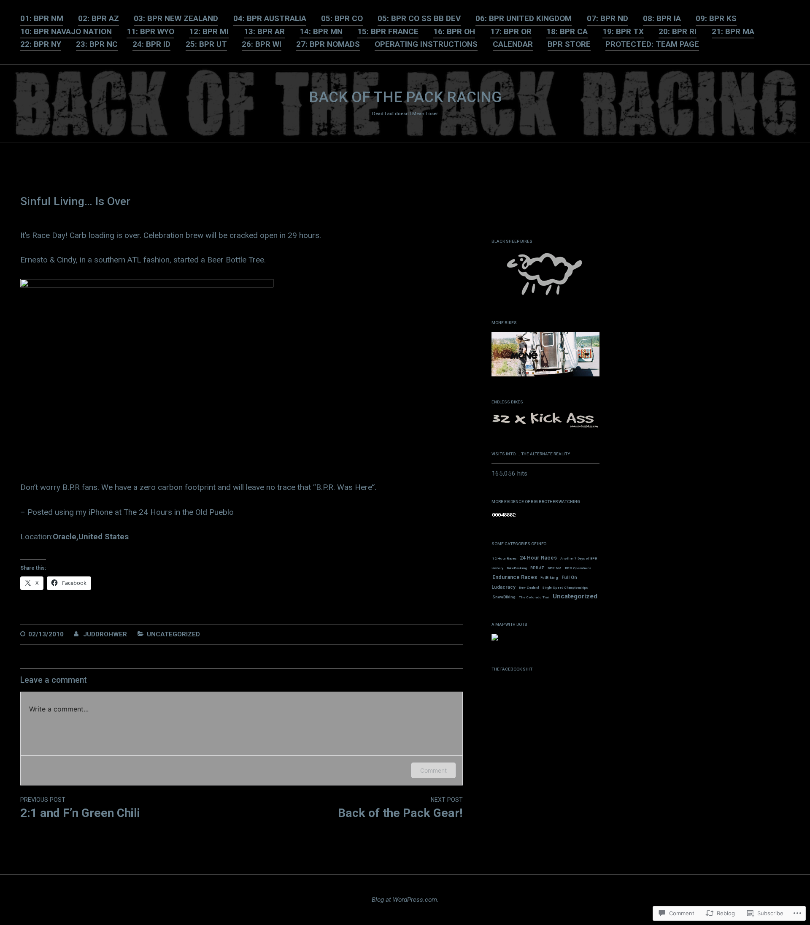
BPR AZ (537, 568)
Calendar (513, 44)
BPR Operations (578, 568)
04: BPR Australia (269, 18)
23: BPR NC (97, 44)
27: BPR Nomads (328, 44)
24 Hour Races (538, 557)
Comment (433, 770)
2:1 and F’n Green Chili (80, 808)
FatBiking (549, 578)
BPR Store (569, 44)
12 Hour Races (504, 558)
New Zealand (529, 588)
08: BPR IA (662, 18)
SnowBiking (504, 597)
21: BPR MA (733, 31)
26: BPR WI (261, 44)
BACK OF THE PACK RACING (405, 97)
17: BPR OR (511, 31)
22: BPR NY (40, 44)
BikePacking (517, 568)
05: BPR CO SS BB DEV (419, 18)
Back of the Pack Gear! (400, 808)
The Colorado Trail (534, 597)
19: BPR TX (623, 31)
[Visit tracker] (494, 639)
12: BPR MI (209, 31)
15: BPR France (387, 31)
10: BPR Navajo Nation (66, 31)
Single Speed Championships (565, 588)
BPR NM (555, 568)
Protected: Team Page (652, 44)
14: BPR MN (321, 31)
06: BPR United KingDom (523, 18)
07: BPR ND (607, 18)
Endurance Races (514, 577)
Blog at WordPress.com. (405, 899)
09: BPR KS (716, 18)
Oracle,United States (91, 536)
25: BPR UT (206, 44)
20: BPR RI (678, 31)
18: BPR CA (567, 31)
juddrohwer (105, 634)
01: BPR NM (41, 18)
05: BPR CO (342, 18)
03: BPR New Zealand (176, 18)
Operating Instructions (426, 44)
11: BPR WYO (150, 31)
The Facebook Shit (511, 669)
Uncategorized (173, 634)
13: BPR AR (264, 31)
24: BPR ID (151, 44)
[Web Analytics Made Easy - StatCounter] (504, 516)
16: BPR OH (454, 31)
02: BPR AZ (98, 18)
